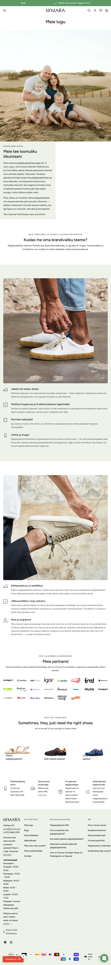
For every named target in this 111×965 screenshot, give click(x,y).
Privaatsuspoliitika (96, 840)
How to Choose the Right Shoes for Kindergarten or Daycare (66, 854)
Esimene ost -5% (13, 959)
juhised (7, 855)
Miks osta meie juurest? (35, 845)
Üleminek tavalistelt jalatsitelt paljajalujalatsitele (63, 846)
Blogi (26, 830)
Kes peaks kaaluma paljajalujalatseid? (67, 839)
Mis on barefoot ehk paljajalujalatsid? (59, 832)
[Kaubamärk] (8, 680)
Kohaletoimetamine (97, 830)
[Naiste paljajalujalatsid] (17, 749)
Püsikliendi (15, 788)
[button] (4, 10)
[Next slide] (90, 3)
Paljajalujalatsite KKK (59, 825)
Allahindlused (99, 788)
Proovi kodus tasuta (97, 825)
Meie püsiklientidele (33, 851)
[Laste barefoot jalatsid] (94, 749)
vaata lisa (42, 795)
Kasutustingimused (96, 835)
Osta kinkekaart (31, 835)
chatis (6, 924)
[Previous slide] (21, 3)
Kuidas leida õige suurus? (99, 851)
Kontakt (27, 856)
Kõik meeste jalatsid (54, 758)
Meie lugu (28, 825)
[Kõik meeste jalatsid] (55, 749)
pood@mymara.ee (11, 829)
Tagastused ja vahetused (99, 845)
